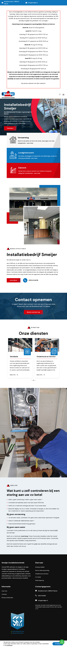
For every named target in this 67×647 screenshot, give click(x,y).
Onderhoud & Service (41, 574)
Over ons (4, 591)
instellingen (9, 645)
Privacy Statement (7, 598)
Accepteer (58, 644)
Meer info (13, 375)
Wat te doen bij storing (42, 570)
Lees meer (30, 143)
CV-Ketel (38, 577)
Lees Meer (13, 280)
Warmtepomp (39, 580)
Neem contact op (33, 312)
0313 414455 (42, 596)
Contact (10, 128)
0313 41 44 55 (33, 280)
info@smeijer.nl (33, 3)
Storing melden (40, 567)
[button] (32, 380)
